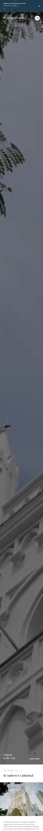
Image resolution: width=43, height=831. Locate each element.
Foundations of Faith (9, 5)
